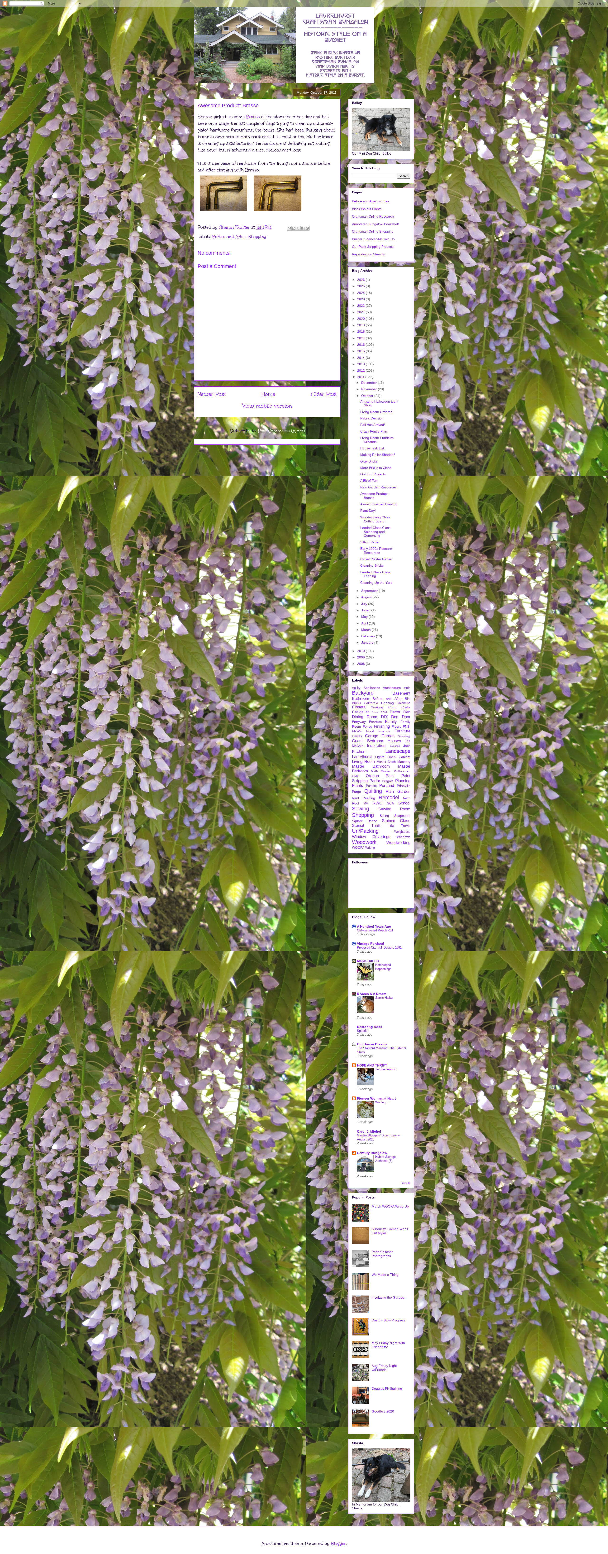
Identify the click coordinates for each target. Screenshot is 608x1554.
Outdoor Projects (373, 474)
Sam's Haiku (384, 997)
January (367, 642)
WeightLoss (402, 831)
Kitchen (358, 751)
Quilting (373, 791)
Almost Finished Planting (378, 504)
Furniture (402, 731)
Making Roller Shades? (377, 455)
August (367, 597)
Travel (405, 826)
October (367, 396)
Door (406, 717)
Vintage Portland (370, 943)
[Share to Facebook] (302, 228)
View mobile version (267, 405)
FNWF (357, 731)
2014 (361, 358)
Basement (401, 693)
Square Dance (364, 821)
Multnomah (402, 771)
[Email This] (289, 228)
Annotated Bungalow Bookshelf (375, 224)
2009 (361, 657)
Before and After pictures (370, 201)
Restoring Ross (369, 1027)
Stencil (358, 825)
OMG (355, 776)
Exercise (375, 722)
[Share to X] (298, 228)
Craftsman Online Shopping (373, 231)
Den (406, 712)
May (365, 617)
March (366, 630)
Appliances (372, 688)
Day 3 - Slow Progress (388, 1320)
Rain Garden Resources (378, 487)
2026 (361, 280)
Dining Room (364, 717)
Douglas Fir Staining (387, 1388)
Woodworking (398, 842)
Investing (395, 746)
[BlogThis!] (293, 228)
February (368, 636)
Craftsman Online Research (373, 216)
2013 (361, 364)
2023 (361, 299)
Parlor (375, 781)
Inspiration (376, 745)
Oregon (372, 776)
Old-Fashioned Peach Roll (375, 930)
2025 (361, 286)
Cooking (377, 707)
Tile (391, 825)
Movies (386, 771)
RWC (377, 803)
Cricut (375, 712)
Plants (357, 785)
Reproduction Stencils (368, 254)
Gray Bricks (369, 461)
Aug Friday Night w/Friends (384, 1368)
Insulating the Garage (388, 1297)
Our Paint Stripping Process (373, 246)
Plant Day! (368, 510)
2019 (361, 325)
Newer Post (212, 394)
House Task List (372, 448)
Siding (384, 816)
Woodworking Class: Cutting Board (375, 519)
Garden (387, 736)
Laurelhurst (362, 757)
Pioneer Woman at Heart (376, 1098)
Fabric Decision (372, 418)
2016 (361, 344)
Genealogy (404, 736)
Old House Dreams (372, 1044)
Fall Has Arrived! (372, 425)
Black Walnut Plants (366, 209)
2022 (361, 305)
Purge (356, 792)
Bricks (356, 703)
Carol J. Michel (369, 1131)
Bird (407, 699)
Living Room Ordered (376, 412)
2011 (361, 377)
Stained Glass (396, 820)
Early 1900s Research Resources (377, 551)
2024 (361, 293)
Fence (367, 726)
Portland (386, 785)
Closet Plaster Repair (376, 559)
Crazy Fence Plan (373, 431)
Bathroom (360, 698)
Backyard (363, 693)
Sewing (360, 809)
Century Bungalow (372, 1153)
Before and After (228, 236)
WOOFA (358, 847)
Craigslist (360, 712)
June (365, 610)
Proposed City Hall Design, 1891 (379, 947)
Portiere (371, 786)
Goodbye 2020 (383, 1411)
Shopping (257, 236)
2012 (361, 370)
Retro (406, 798)
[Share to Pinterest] (307, 228)
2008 (361, 664)
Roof (355, 803)
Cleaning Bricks (372, 565)
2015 (361, 351)
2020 (361, 319)
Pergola (388, 781)
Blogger (338, 1543)
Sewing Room (394, 809)
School (404, 803)
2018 (361, 331)
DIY (384, 717)
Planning (402, 781)
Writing (370, 847)
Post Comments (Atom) (281, 431)
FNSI (406, 726)
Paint (390, 776)
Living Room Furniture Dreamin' (377, 440)
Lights (379, 757)
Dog (394, 717)
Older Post (324, 394)
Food (370, 731)
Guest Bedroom (367, 741)
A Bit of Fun (369, 480)
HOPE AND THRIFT (372, 1065)
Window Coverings (371, 836)
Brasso (253, 117)
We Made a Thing (385, 1274)
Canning (387, 703)
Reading (368, 798)
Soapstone (402, 816)
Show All (405, 1183)
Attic (407, 688)
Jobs (406, 746)
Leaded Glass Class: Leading (375, 574)
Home (268, 394)
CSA (384, 712)
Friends (384, 731)
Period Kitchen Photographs (383, 1254)
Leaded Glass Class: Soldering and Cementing (375, 532)
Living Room (363, 761)
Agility (356, 688)
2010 (361, 651)
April (365, 623)
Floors (396, 726)
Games (357, 736)
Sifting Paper (370, 542)
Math (374, 771)
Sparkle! (362, 1031)
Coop (392, 707)
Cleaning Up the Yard (376, 583)
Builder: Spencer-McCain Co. (374, 239)
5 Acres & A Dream (371, 994)
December (369, 383)
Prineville (403, 786)
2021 (361, 312)
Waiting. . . (382, 1102)
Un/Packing (365, 831)
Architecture (392, 688)
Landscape (397, 751)
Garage (371, 736)
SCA (390, 803)
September (370, 591)
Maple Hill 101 (368, 961)
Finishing (382, 726)
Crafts (405, 707)
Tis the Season (385, 1069)
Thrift (375, 825)
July (364, 604)
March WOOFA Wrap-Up (390, 1206)
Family (391, 721)
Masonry (403, 762)
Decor (395, 712)
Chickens (403, 703)
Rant (355, 798)
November (369, 389)
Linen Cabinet (398, 757)
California (371, 703)
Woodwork (364, 842)
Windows (403, 837)
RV (366, 803)
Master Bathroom (371, 766)
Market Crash (386, 762)
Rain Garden (398, 791)
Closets (359, 707)
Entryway (359, 722)
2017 (361, 338)
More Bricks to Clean (376, 468)
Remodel (389, 797)
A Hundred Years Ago (374, 926)
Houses (394, 741)
